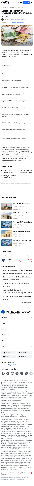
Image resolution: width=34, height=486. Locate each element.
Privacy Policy (16, 477)
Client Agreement (20, 479)
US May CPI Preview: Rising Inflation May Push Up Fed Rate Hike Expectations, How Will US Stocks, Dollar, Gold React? (22, 240)
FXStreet (9, 19)
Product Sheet (24, 477)
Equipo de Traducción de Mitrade (16, 22)
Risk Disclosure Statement (8, 479)
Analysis (11, 7)
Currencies (20, 7)
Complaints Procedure (6, 477)
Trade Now (26, 2)
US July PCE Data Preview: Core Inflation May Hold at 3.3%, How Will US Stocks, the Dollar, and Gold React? (22, 204)
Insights (3, 7)
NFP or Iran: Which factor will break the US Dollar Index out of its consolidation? (23, 213)
